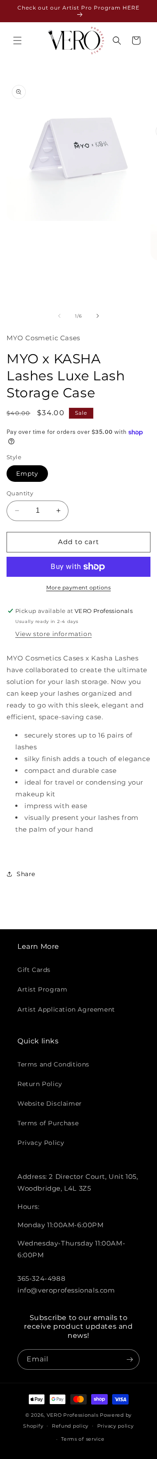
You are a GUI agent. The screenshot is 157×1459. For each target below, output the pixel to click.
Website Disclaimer (49, 1103)
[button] (17, 40)
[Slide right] (97, 315)
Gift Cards (34, 970)
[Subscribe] (129, 1359)
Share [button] (26, 874)
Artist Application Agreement (66, 1009)
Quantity (20, 493)
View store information (53, 634)
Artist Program (42, 989)
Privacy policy (115, 1426)
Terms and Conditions (53, 1064)
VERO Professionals (73, 1415)
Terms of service (82, 1439)
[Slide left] (59, 315)
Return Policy (39, 1084)
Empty (27, 473)
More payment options (78, 587)
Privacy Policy (40, 1143)
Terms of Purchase (47, 1123)
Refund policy (70, 1426)
